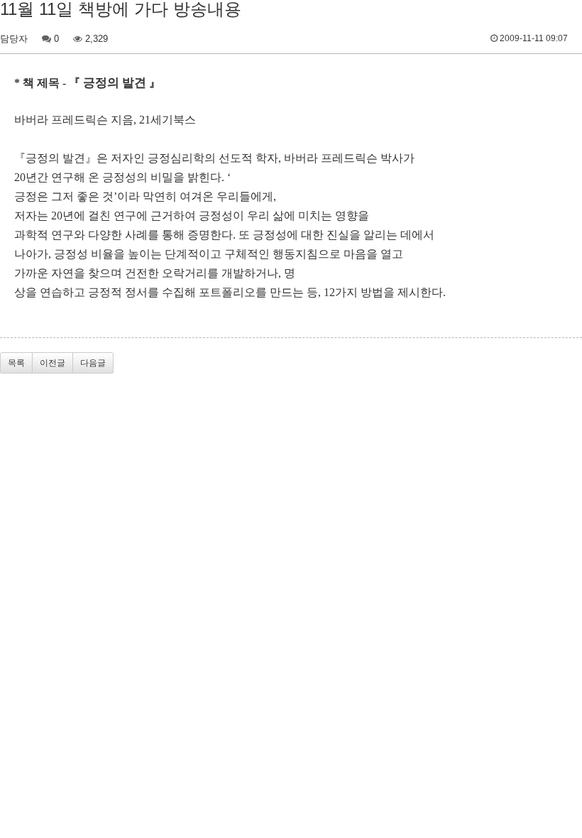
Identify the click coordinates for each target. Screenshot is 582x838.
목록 (16, 363)
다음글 (93, 363)
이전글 (52, 363)
